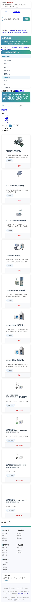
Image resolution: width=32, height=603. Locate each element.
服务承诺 (19, 547)
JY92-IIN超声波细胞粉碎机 (15, 360)
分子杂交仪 (7, 67)
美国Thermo (23, 105)
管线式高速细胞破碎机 (13, 151)
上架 (6, 116)
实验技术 (25, 41)
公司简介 (13, 588)
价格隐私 (4, 567)
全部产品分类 (6, 38)
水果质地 (26, 32)
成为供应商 (5, 562)
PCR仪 (5, 64)
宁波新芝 (10, 105)
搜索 (26, 19)
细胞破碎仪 (10, 49)
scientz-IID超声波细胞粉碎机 (15, 325)
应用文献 (10, 43)
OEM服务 (4, 569)
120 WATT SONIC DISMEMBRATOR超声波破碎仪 (16, 396)
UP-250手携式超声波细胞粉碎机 (16, 220)
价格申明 (4, 555)
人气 (6, 122)
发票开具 (4, 547)
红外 (11, 32)
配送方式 (4, 535)
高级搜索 (4, 110)
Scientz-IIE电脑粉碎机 (13, 255)
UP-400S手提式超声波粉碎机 (15, 186)
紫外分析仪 (7, 87)
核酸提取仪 (7, 70)
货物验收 (4, 540)
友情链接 (26, 588)
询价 (23, 43)
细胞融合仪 (7, 74)
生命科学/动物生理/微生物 (19, 47)
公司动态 (18, 41)
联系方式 (19, 538)
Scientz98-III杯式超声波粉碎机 (16, 290)
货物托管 (4, 533)
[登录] (15, 4)
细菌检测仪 (18, 32)
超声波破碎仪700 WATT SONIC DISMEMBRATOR (16, 501)
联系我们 (17, 43)
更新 (6, 120)
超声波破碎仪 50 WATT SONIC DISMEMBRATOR (16, 466)
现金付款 (4, 550)
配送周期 (4, 538)
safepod (18, 30)
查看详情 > (6, 580)
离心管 (24, 30)
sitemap (19, 588)
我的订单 (23, 4)
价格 (6, 118)
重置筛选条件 (19, 91)
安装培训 (19, 552)
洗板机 (5, 84)
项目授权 (4, 564)
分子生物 (7, 56)
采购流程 (19, 535)
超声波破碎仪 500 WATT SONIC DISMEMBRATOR (16, 431)
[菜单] (17, 7)
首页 (6, 41)
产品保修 (19, 550)
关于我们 (19, 533)
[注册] (19, 4)
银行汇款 (4, 552)
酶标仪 (5, 80)
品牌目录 (12, 41)
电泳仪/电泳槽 (7, 60)
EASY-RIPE (5, 32)
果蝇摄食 (12, 30)
